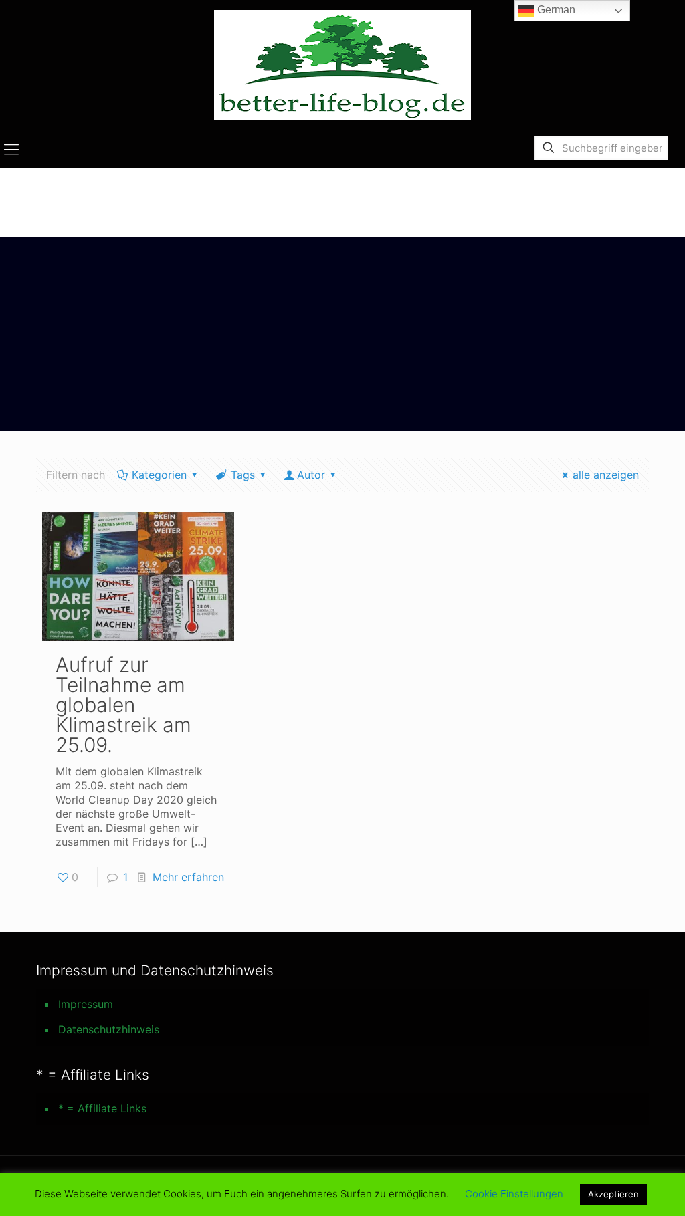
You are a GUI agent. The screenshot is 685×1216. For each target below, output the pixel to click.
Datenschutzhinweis (108, 1029)
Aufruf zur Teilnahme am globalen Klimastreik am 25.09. (123, 704)
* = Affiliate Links (102, 1108)
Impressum (85, 1004)
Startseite (600, 196)
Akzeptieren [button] (613, 1194)
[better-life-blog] (342, 65)
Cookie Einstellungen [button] (514, 1193)
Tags (243, 474)
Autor (311, 474)
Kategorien (159, 474)
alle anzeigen (606, 474)
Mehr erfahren (188, 877)
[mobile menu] (11, 149)
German (554, 9)
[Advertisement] (342, 337)
